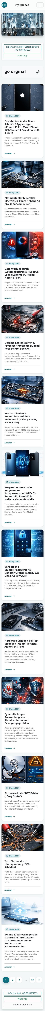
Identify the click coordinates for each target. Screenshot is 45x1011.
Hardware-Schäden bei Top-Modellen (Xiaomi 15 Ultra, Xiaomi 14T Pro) (21, 643)
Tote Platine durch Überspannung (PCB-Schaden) (17, 864)
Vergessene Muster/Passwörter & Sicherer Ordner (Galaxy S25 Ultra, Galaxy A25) (21, 571)
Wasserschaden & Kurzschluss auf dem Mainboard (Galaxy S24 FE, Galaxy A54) (20, 418)
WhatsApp (22, 55)
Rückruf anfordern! (22, 1004)
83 (32, 979)
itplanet (22, 5)
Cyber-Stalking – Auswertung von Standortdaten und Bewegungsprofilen (16, 718)
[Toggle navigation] (40, 4)
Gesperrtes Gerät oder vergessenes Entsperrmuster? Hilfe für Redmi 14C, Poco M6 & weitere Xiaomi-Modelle (20, 493)
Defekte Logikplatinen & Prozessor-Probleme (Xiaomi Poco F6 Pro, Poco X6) (22, 345)
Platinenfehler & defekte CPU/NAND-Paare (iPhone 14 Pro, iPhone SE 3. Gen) (22, 201)
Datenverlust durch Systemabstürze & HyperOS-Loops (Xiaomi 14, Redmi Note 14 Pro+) (21, 273)
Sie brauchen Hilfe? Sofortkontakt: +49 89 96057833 (22, 48)
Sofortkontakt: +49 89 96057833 (23, 993)
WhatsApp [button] (22, 998)
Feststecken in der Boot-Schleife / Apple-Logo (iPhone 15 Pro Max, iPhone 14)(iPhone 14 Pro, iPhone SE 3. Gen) (21, 127)
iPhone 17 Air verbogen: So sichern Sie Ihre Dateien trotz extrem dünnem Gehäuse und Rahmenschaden (21, 940)
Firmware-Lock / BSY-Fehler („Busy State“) (21, 795)
